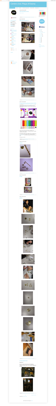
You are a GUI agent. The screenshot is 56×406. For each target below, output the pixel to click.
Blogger (32, 400)
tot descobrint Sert (23, 360)
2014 (40, 37)
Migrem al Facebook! (13, 38)
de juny (41, 31)
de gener (41, 36)
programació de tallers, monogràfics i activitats (29, 104)
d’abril (41, 33)
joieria (21, 198)
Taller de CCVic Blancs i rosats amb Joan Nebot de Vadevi (14, 31)
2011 (40, 40)
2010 (40, 41)
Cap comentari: (32, 194)
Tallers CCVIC (26, 139)
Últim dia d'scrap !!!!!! (24, 20)
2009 (40, 42)
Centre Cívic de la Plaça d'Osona (14, 63)
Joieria (21, 142)
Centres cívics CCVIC (41, 45)
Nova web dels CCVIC (24, 11)
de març (41, 34)
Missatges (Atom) (25, 396)
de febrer (41, 35)
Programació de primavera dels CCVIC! (28, 103)
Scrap (21, 176)
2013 (40, 38)
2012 (40, 39)
